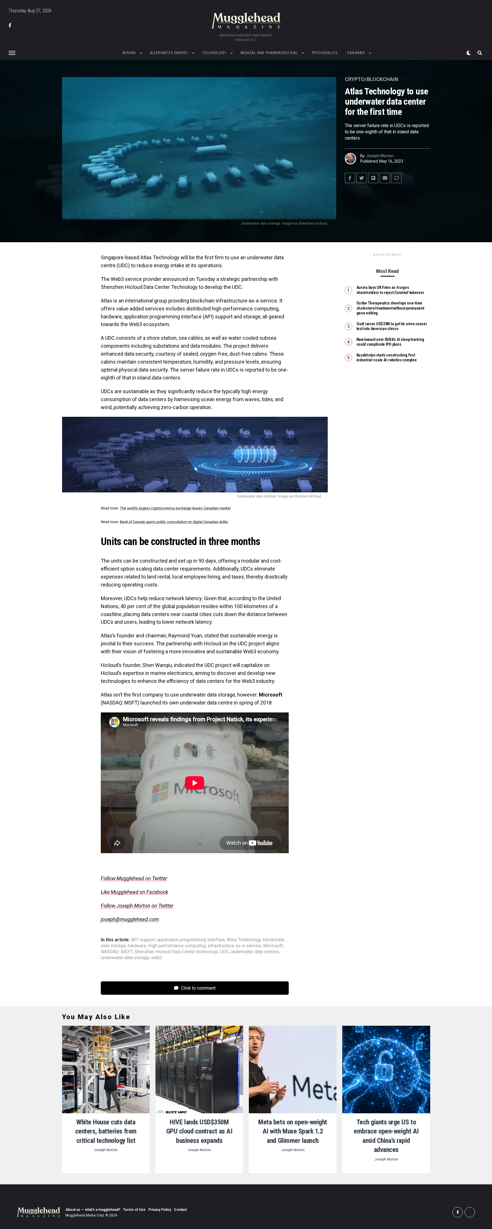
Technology (214, 53)
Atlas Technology (244, 940)
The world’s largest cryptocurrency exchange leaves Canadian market (175, 508)
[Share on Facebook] (350, 178)
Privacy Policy (159, 1210)
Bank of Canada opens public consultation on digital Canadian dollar (174, 522)
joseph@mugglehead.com (130, 919)
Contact (180, 1210)
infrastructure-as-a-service (234, 946)
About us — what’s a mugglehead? (92, 1210)
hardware (137, 946)
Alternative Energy (169, 53)
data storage (113, 946)
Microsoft (273, 946)
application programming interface (191, 940)
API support (143, 940)
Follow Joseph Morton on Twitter (137, 906)
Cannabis (356, 53)
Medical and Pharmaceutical (269, 53)
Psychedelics (324, 53)
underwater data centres (255, 952)
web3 (156, 958)
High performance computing (177, 946)
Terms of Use (134, 1210)
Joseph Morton (379, 156)
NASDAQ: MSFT (117, 952)
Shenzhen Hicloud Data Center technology (176, 952)
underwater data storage (125, 958)
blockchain (273, 940)
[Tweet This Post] (361, 178)
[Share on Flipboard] (373, 178)
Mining (129, 53)
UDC (224, 952)
